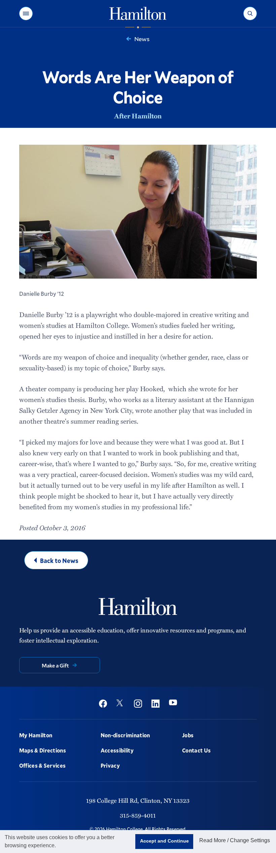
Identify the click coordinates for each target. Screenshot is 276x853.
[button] (26, 13)
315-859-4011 (138, 815)
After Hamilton (138, 116)
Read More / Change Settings (234, 840)
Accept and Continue (164, 841)
